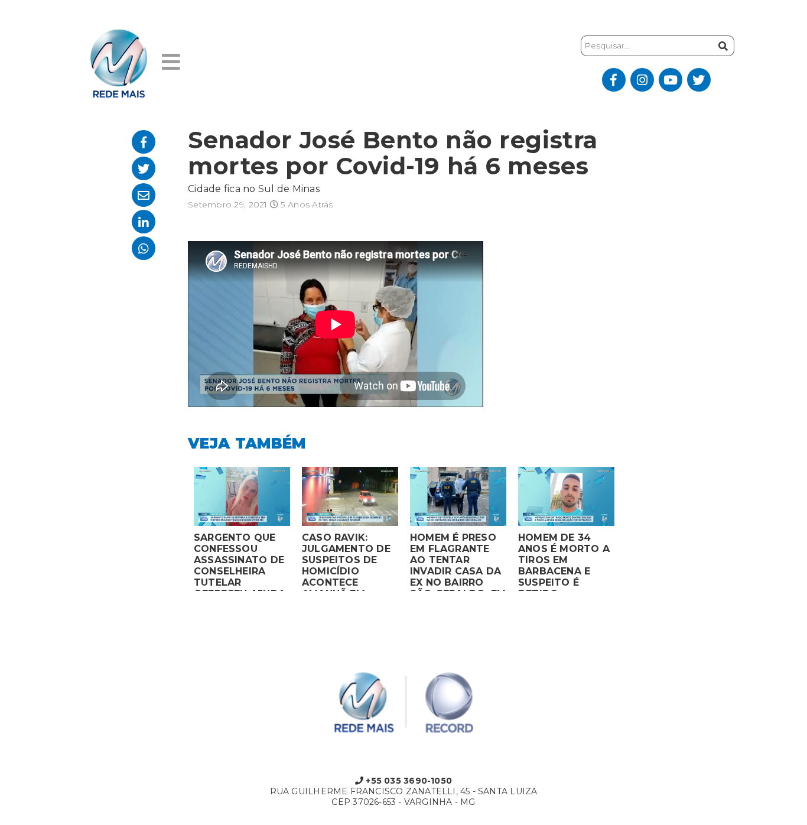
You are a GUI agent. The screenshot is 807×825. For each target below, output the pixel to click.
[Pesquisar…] (721, 45)
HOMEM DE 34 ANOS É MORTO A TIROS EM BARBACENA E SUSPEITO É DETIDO (564, 561)
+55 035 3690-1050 (407, 780)
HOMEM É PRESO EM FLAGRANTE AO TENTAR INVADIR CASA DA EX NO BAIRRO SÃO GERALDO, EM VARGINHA (458, 561)
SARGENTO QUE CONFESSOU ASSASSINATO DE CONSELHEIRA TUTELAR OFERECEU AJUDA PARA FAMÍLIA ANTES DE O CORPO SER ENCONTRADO (239, 561)
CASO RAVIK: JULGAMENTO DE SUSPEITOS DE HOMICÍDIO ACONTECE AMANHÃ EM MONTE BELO (346, 561)
